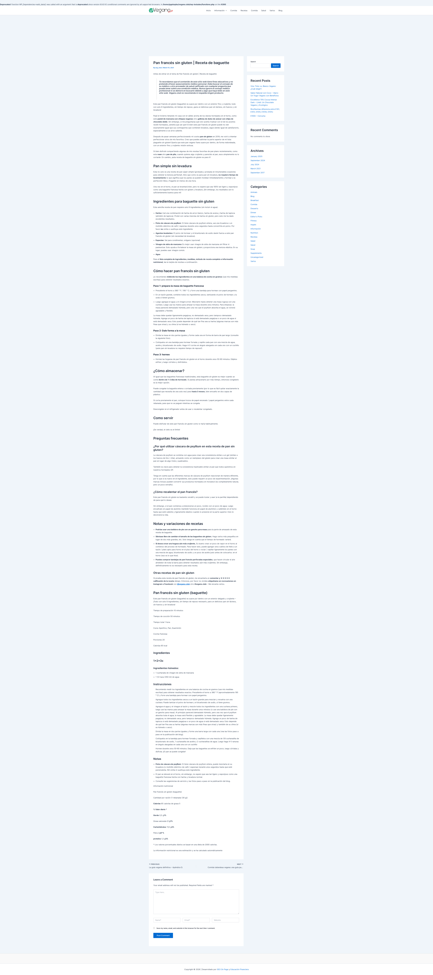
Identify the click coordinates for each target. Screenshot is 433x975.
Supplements (256, 253)
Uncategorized (257, 257)
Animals (254, 192)
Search (253, 62)
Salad (253, 241)
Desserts (254, 208)
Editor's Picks (256, 216)
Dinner (253, 212)
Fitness (254, 220)
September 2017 (258, 172)
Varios (272, 10)
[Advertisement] (216, 32)
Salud (263, 10)
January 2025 (256, 156)
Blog (280, 10)
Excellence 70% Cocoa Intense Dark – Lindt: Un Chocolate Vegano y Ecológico (264, 102)
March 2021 (256, 168)
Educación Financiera (239, 969)
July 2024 (255, 164)
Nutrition (254, 233)
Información (219, 10)
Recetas (244, 10)
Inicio (208, 10)
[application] (226, 10)
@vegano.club (183, 584)
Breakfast (255, 200)
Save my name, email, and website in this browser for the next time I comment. (186, 928)
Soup (253, 249)
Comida (233, 10)
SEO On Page (222, 969)
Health (253, 225)
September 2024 (258, 160)
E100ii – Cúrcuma (258, 116)
